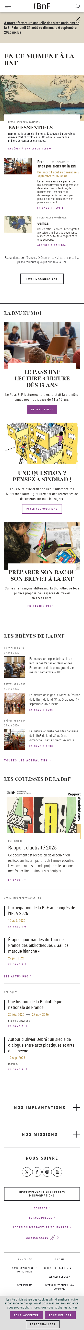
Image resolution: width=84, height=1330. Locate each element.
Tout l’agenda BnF (42, 278)
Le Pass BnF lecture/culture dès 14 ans (42, 379)
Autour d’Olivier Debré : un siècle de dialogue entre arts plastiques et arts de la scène (41, 1045)
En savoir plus (49, 207)
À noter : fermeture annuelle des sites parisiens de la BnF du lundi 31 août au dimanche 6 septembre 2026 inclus (41, 27)
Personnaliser (42, 1324)
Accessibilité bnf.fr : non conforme (59, 1287)
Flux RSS (59, 1259)
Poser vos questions (42, 508)
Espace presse (40, 1218)
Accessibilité (24, 1285)
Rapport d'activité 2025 (32, 847)
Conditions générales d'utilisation (24, 1269)
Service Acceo (37, 1238)
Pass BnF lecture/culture (27, 394)
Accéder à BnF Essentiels (28, 148)
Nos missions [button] (40, 1134)
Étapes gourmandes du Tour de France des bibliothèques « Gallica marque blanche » (38, 945)
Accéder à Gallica (51, 245)
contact (41, 1208)
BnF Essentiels (30, 127)
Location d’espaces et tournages (40, 1227)
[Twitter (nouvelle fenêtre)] (26, 1172)
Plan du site (25, 1259)
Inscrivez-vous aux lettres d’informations (42, 1193)
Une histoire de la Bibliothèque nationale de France (35, 1004)
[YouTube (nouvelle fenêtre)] (57, 1172)
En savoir (16, 879)
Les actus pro (16, 976)
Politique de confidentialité (59, 1268)
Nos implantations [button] (40, 1107)
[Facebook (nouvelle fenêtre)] (37, 1172)
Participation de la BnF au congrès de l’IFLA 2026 (41, 910)
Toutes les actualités (26, 760)
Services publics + (59, 1276)
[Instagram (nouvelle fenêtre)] (47, 1172)
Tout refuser (60, 1315)
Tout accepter (26, 1315)
